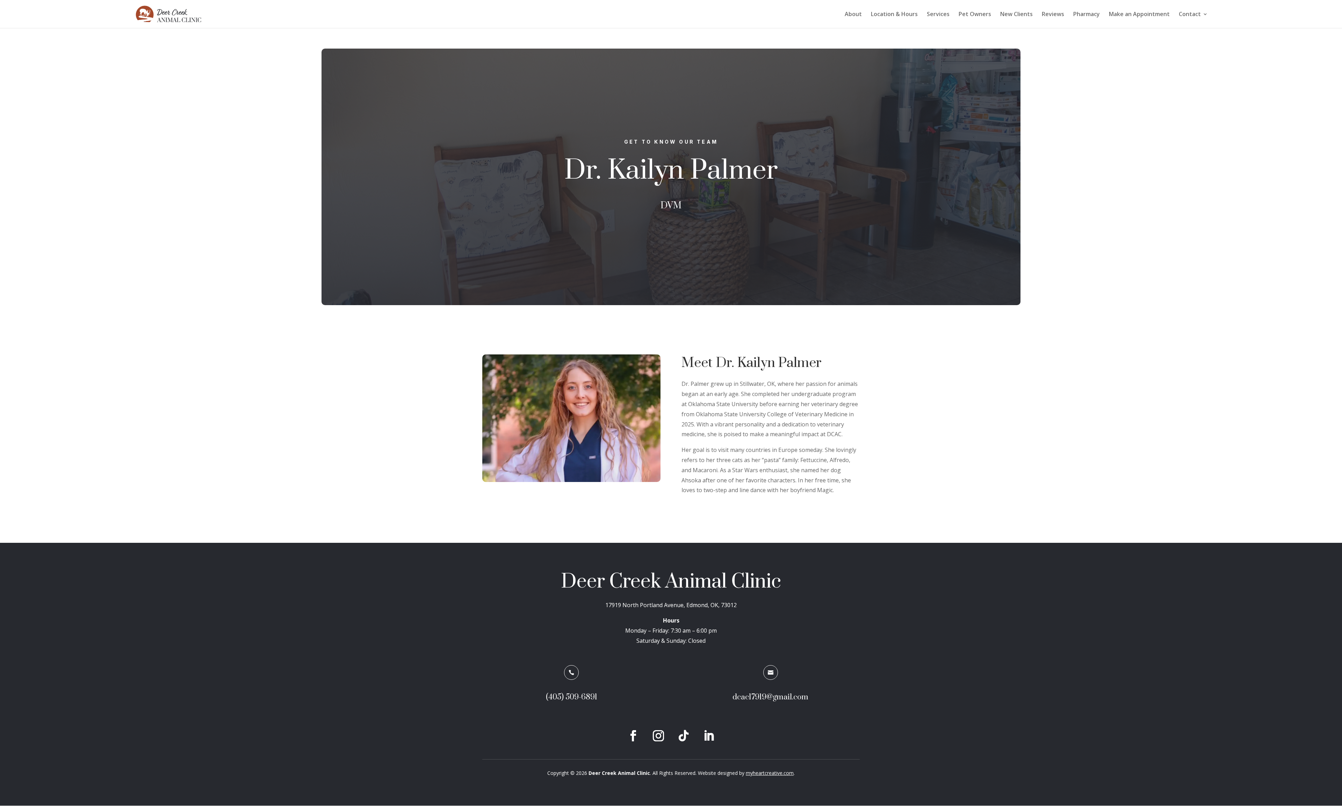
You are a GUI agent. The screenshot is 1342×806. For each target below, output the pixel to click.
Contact (1190, 15)
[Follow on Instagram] (658, 736)
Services (938, 15)
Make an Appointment (1139, 15)
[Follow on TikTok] (683, 736)
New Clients (1016, 15)
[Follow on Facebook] (633, 736)
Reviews (1053, 15)
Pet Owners (975, 15)
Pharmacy (1086, 15)
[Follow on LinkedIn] (709, 736)
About (853, 15)
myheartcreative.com (770, 773)
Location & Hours (894, 15)
